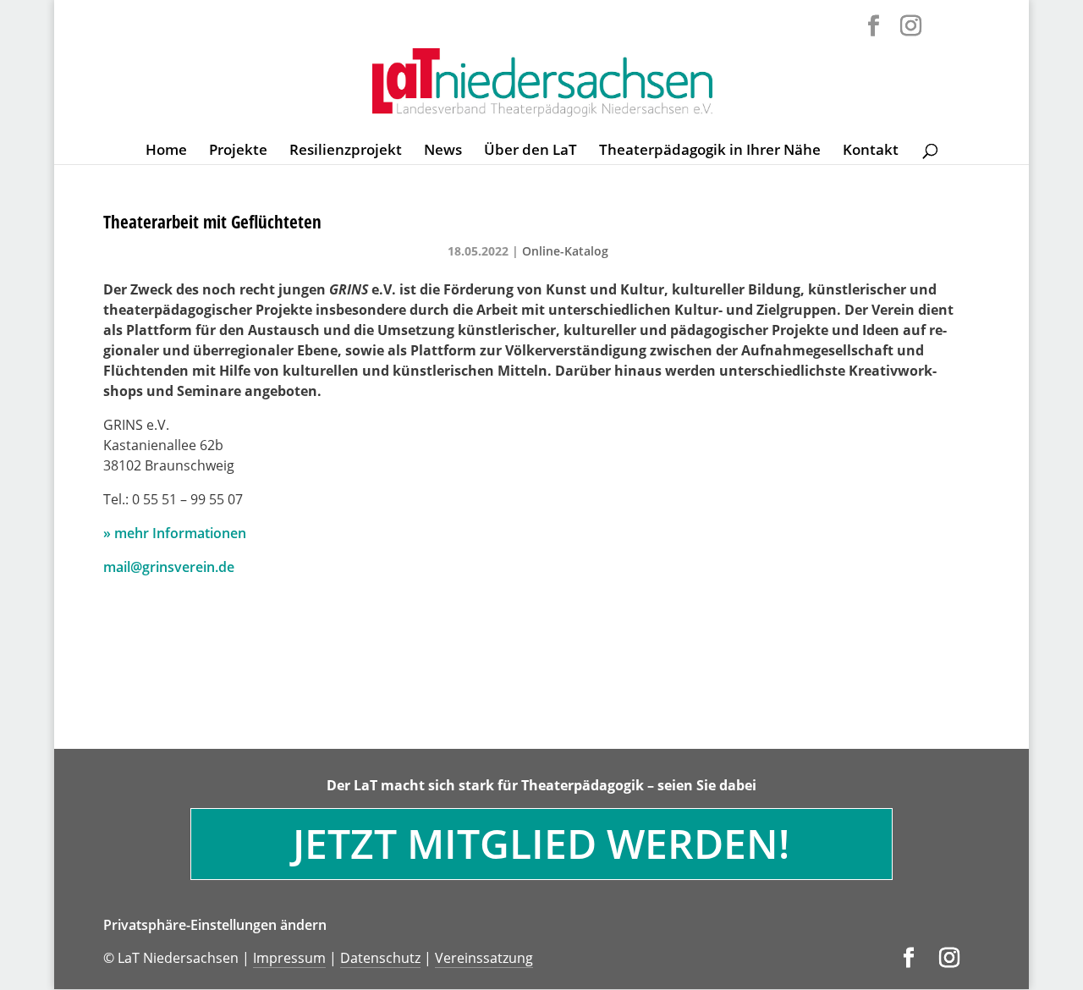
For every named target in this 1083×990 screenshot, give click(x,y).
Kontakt (871, 151)
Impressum (289, 958)
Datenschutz (380, 958)
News (443, 151)
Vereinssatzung (484, 958)
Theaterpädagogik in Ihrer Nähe (710, 151)
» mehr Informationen (174, 533)
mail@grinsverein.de (168, 567)
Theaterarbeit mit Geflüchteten (212, 222)
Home (166, 151)
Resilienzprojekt (345, 151)
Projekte (238, 151)
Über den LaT (530, 151)
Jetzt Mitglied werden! (541, 843)
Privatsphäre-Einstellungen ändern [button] (215, 925)
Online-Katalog (565, 251)
